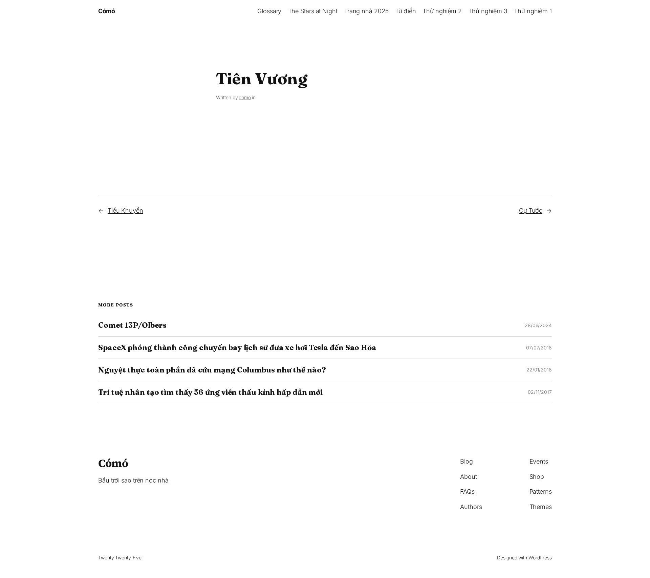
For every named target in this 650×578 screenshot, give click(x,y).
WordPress (540, 557)
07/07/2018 (539, 347)
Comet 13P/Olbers (132, 325)
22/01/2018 (539, 369)
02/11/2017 (540, 392)
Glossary (269, 11)
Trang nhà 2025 (366, 11)
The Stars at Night (313, 11)
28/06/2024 (538, 325)
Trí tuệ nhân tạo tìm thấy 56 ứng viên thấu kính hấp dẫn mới (210, 392)
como (245, 97)
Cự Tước (530, 210)
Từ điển (405, 11)
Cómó (106, 11)
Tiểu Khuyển (125, 210)
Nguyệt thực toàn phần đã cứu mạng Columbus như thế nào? (212, 370)
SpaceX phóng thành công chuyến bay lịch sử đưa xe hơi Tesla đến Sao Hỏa (237, 347)
